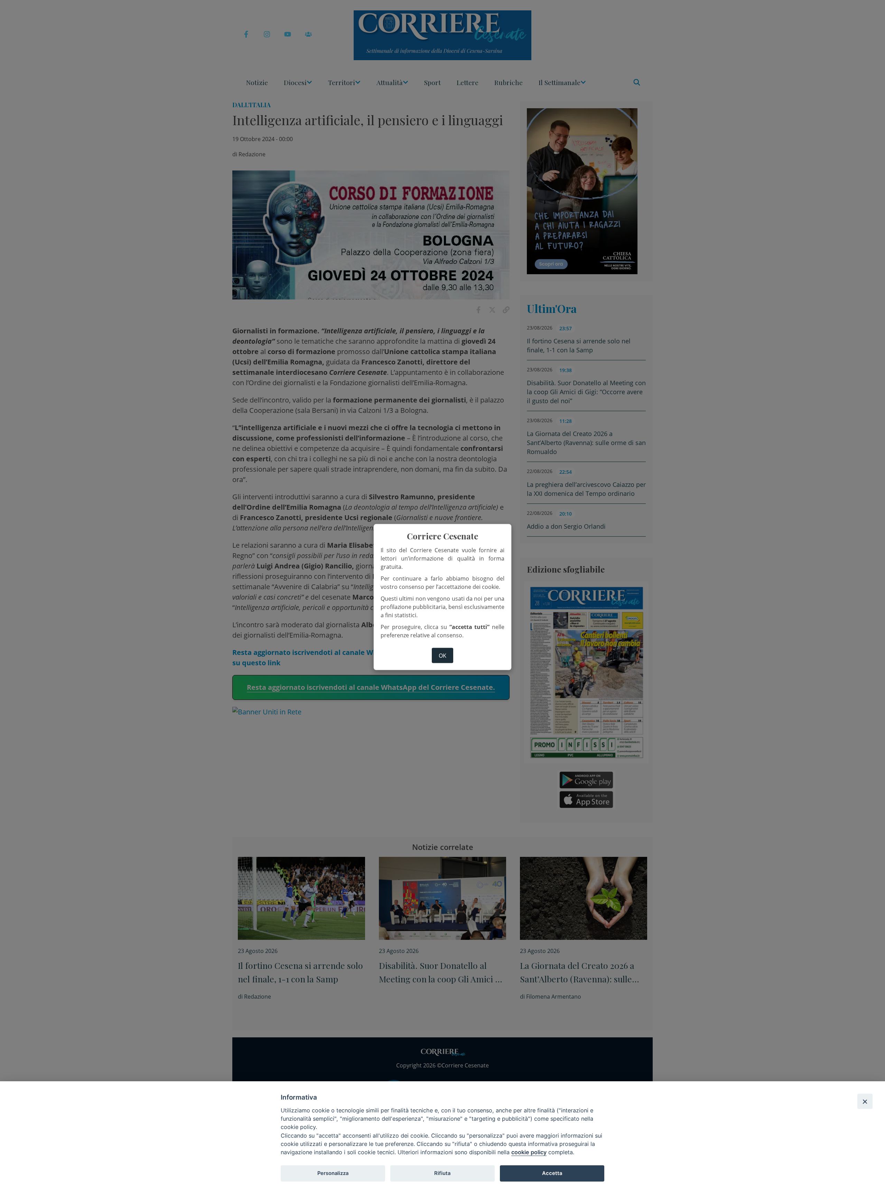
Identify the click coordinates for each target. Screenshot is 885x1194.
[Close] (865, 1101)
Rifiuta (442, 1173)
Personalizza (332, 1173)
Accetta (552, 1173)
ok (442, 655)
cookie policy (529, 1152)
